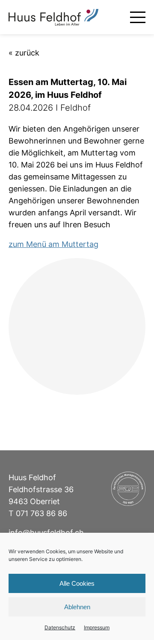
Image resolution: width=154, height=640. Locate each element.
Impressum (97, 627)
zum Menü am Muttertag (53, 244)
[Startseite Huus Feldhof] (53, 17)
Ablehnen (77, 607)
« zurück (24, 52)
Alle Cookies (77, 583)
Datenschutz (59, 627)
